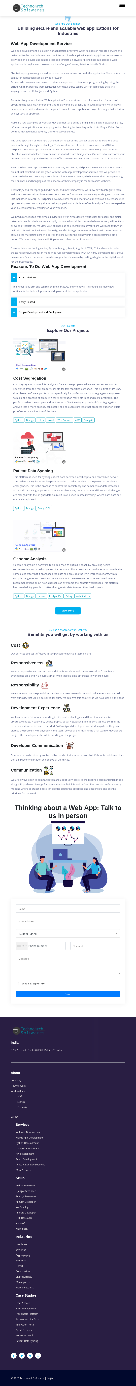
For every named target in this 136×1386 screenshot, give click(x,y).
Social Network (24, 1330)
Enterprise (22, 1107)
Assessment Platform (27, 1319)
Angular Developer (26, 1201)
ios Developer (23, 1207)
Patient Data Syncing (27, 1340)
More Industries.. (25, 1287)
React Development (26, 1159)
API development (25, 1153)
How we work (18, 1085)
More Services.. (24, 1170)
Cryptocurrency (24, 1276)
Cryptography (23, 1255)
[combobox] (22, 946)
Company (16, 1080)
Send (68, 994)
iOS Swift (20, 1223)
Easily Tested (27, 301)
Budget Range (28, 934)
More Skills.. (22, 1228)
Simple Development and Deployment (41, 312)
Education (21, 1260)
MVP (19, 1096)
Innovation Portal (25, 1324)
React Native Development (30, 1164)
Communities (23, 1271)
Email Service (23, 1303)
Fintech (20, 1265)
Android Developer (26, 1212)
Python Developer (25, 1185)
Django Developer (25, 1191)
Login (50, 1378)
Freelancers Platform (27, 1313)
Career (14, 1116)
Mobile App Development (29, 1137)
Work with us (18, 1091)
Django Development (27, 1148)
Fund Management (26, 1308)
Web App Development (28, 1132)
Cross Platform (27, 277)
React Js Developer (26, 1196)
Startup (21, 1101)
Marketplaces (23, 1282)
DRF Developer (24, 1217)
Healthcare (21, 1244)
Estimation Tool (24, 1335)
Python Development (27, 1143)
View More (68, 610)
